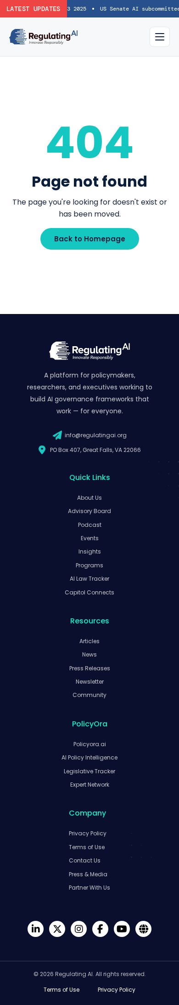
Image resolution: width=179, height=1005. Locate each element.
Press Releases (89, 668)
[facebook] (100, 929)
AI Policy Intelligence (89, 757)
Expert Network (89, 784)
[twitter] (57, 929)
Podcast (89, 525)
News (89, 654)
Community (89, 695)
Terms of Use (87, 847)
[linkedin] (36, 929)
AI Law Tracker (89, 578)
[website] (143, 929)
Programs (89, 565)
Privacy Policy (87, 833)
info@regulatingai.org (96, 435)
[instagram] (79, 929)
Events (90, 538)
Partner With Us (89, 887)
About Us (89, 498)
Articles (89, 641)
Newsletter (90, 681)
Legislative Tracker (89, 771)
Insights (89, 551)
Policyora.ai (89, 744)
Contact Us (85, 860)
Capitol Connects (89, 592)
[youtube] (122, 929)
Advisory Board (89, 511)
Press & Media (88, 874)
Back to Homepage (89, 239)
